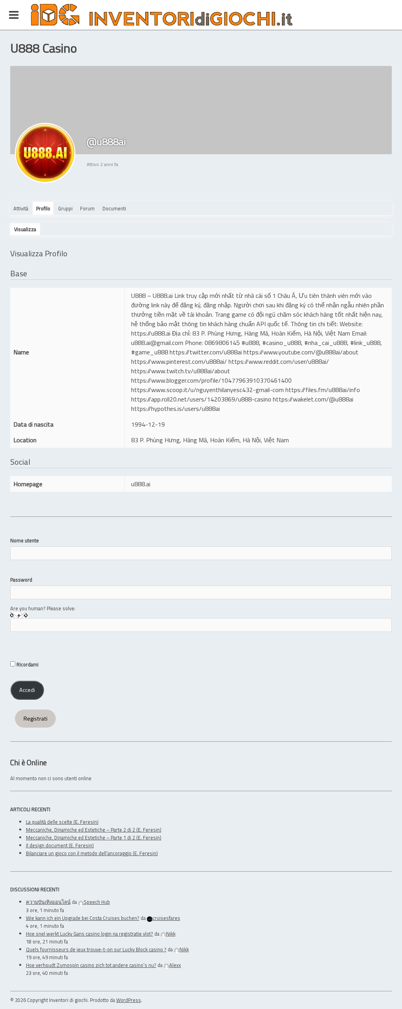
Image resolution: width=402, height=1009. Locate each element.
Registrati (36, 718)
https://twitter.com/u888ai (206, 352)
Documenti (114, 208)
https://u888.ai (150, 333)
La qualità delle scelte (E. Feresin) (62, 822)
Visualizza (25, 229)
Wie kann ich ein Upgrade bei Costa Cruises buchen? (82, 918)
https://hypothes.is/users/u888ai (175, 408)
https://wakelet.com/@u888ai (313, 399)
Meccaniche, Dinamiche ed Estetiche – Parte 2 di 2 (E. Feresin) (93, 830)
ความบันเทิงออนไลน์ (48, 902)
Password (21, 580)
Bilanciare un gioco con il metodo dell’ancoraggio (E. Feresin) (92, 853)
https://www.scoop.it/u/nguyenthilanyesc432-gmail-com (207, 389)
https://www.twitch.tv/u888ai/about (180, 371)
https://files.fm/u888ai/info (322, 389)
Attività (20, 208)
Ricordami (26, 664)
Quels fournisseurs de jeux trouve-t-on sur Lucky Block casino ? (96, 949)
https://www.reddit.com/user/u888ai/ (278, 361)
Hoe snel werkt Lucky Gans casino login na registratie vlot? (89, 934)
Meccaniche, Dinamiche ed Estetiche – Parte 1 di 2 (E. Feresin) (93, 837)
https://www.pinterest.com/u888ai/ (179, 361)
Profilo (43, 208)
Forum (87, 208)
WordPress (128, 1000)
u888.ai (140, 484)
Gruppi (65, 208)
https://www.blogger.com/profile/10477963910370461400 (211, 380)
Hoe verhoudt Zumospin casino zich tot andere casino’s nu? (91, 965)
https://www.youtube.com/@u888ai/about (300, 352)
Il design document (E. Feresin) (60, 845)
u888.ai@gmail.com (157, 342)
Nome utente (24, 540)
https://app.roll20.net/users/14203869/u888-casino (201, 399)
